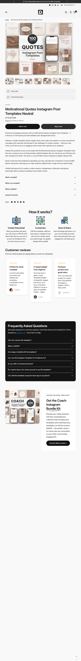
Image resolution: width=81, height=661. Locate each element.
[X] (15, 202)
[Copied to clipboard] (23, 202)
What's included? (11, 177)
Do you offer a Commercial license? (20, 364)
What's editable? (11, 189)
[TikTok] (58, 5)
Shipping (7, 120)
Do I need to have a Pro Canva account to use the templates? (29, 370)
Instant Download (11, 195)
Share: (7, 202)
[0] (74, 12)
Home (7, 20)
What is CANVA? (14, 346)
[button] (58, 443)
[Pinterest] (55, 5)
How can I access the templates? (19, 340)
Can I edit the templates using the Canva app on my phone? (29, 376)
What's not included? (12, 183)
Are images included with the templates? (22, 352)
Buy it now (58, 126)
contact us (21, 333)
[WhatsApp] (21, 202)
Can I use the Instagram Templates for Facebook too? (27, 358)
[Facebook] (50, 5)
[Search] (66, 12)
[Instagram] (52, 5)
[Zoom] (70, 25)
